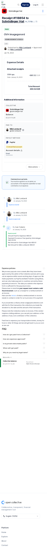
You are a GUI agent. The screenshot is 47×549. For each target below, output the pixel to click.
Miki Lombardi (21, 198)
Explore (4, 537)
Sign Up (25, 5)
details (13, 295)
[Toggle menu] (42, 4)
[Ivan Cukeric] (8, 228)
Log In (35, 5)
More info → (7, 357)
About (3, 541)
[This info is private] (21, 150)
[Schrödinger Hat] (5, 11)
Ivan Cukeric (20, 227)
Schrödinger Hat (15, 11)
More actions (33, 167)
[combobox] (20, 516)
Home (3, 532)
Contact (4, 545)
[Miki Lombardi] (5, 48)
